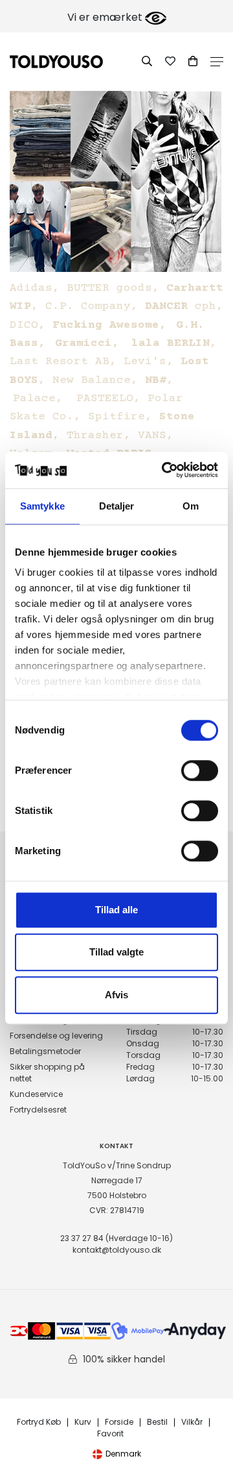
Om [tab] (191, 505)
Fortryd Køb (39, 1422)
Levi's (145, 361)
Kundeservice (36, 1094)
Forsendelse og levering (56, 1035)
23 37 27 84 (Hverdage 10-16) (116, 1238)
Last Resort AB (59, 361)
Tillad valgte (116, 951)
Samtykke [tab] (42, 505)
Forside (119, 1422)
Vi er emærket (106, 17)
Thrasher (95, 435)
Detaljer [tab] (117, 505)
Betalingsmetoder (45, 1051)
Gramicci (83, 343)
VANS (152, 435)
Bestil (157, 1422)
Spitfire (116, 416)
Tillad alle (116, 909)
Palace (34, 398)
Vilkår (192, 1422)
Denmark (123, 1453)
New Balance (91, 380)
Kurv (82, 1422)
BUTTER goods (109, 288)
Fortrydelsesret (38, 1109)
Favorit (110, 1434)
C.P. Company (88, 306)
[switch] (199, 770)
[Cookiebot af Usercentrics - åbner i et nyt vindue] (164, 469)
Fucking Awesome (105, 325)
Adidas (31, 288)
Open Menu (216, 61)
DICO (24, 325)
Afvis (116, 994)
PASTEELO (104, 398)
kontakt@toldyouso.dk (116, 1249)
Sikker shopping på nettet (47, 1072)
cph (180, 306)
